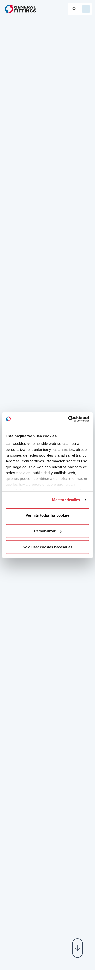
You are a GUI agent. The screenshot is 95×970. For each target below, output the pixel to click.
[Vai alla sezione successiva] (77, 948)
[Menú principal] (86, 9)
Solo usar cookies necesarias (47, 547)
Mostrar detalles (66, 500)
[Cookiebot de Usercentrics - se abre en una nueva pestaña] (68, 419)
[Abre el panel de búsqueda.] (74, 9)
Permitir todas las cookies (48, 515)
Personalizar (45, 531)
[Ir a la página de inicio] (20, 9)
